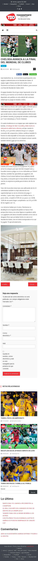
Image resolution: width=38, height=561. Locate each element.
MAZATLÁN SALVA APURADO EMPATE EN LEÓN (18, 451)
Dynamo (24, 557)
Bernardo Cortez (16, 421)
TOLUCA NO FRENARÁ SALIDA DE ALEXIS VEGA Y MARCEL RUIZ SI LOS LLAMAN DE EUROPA (33, 284)
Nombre (6, 325)
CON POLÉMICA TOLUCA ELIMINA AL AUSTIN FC (18, 518)
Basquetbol (13, 4)
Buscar (3, 489)
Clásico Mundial (32, 550)
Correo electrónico (7, 334)
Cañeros (10, 550)
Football (21, 4)
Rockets (7, 557)
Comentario (7, 306)
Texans (14, 557)
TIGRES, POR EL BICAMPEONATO (12, 418)
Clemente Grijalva (15, 552)
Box (33, 4)
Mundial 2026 (32, 557)
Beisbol (6, 4)
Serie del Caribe (22, 550)
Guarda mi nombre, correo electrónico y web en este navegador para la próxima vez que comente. (8, 361)
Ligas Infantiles (25, 552)
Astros (4, 550)
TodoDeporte (16, 69)
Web (4, 343)
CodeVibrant (30, 546)
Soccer (28, 4)
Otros (19, 6)
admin (3, 534)
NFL (19, 557)
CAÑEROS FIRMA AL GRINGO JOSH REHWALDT (6, 284)
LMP (15, 550)
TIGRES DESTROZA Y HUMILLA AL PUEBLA (16, 483)
